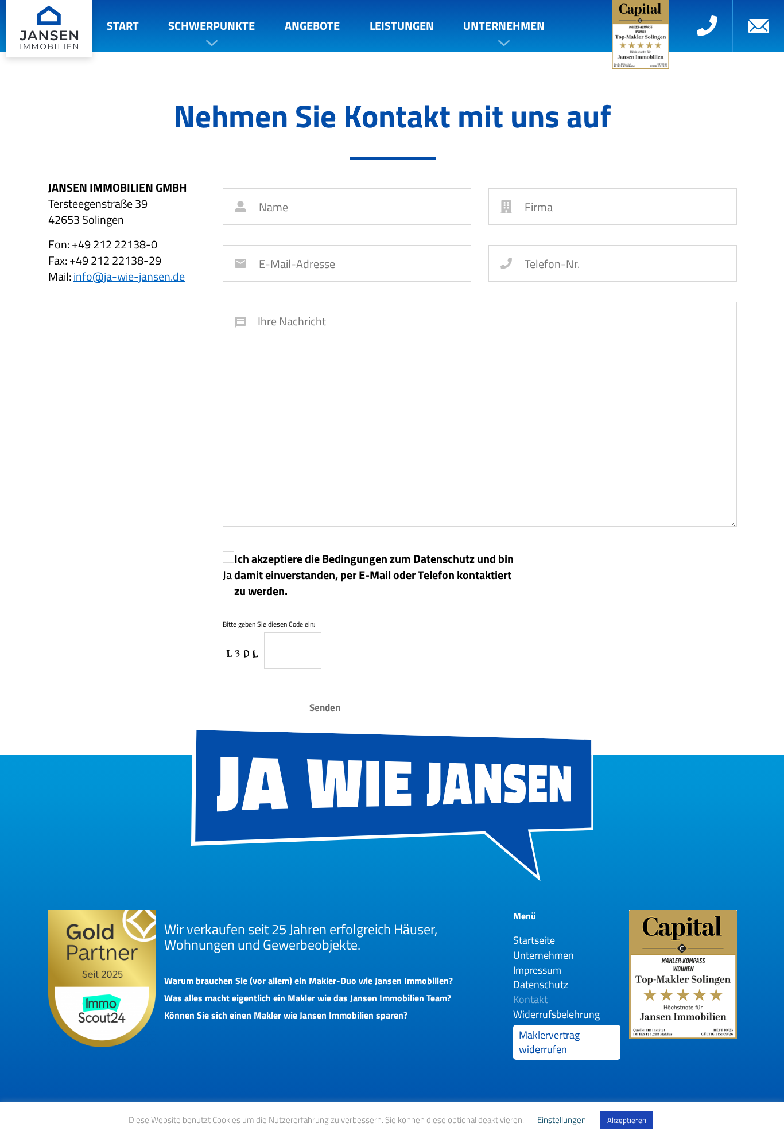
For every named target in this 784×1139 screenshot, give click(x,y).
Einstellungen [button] (561, 1119)
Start (123, 25)
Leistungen (402, 25)
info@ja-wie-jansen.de (129, 276)
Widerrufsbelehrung (556, 1014)
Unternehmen (504, 25)
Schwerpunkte (211, 25)
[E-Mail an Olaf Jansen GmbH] (758, 26)
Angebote (312, 25)
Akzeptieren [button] (626, 1120)
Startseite (534, 940)
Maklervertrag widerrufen (549, 1042)
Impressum (537, 970)
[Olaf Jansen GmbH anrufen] (706, 26)
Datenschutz (540, 984)
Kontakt (530, 999)
